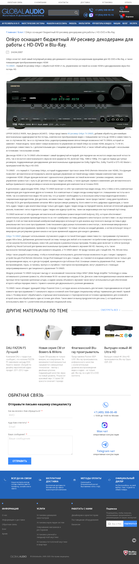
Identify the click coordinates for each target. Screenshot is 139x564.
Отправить (19, 461)
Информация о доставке (13, 519)
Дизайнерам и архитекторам (85, 515)
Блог (21, 32)
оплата (128, 2)
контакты (63, 2)
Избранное (124, 10)
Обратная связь (14, 2)
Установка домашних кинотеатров (46, 516)
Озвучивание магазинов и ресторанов (49, 528)
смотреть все (110, 309)
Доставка (85, 2)
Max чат (102, 431)
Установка (107, 2)
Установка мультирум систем (50, 522)
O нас (4, 515)
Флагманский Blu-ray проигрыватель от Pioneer (85, 352)
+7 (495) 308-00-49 (104, 10)
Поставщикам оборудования (85, 519)
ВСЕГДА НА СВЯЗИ (21, 478)
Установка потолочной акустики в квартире (52, 543)
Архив (4, 533)
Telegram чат (106, 451)
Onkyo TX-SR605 (13, 236)
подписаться (130, 524)
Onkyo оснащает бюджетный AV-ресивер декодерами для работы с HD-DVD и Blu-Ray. (70, 32)
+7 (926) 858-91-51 (104, 14)
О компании (40, 2)
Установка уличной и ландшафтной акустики (47, 535)
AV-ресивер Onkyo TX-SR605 (80, 133)
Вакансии (76, 524)
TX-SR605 (10, 66)
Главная (11, 32)
